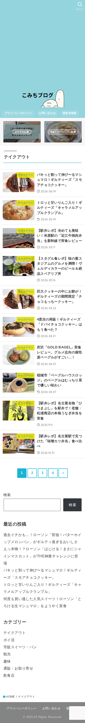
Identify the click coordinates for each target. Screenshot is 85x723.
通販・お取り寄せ (18, 668)
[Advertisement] (42, 44)
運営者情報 (69, 113)
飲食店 (9, 675)
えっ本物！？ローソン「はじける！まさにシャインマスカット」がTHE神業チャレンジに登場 (42, 556)
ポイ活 (9, 640)
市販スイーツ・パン (20, 647)
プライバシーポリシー (18, 113)
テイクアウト (14, 633)
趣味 (7, 661)
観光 (7, 654)
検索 (7, 495)
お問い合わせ (47, 113)
